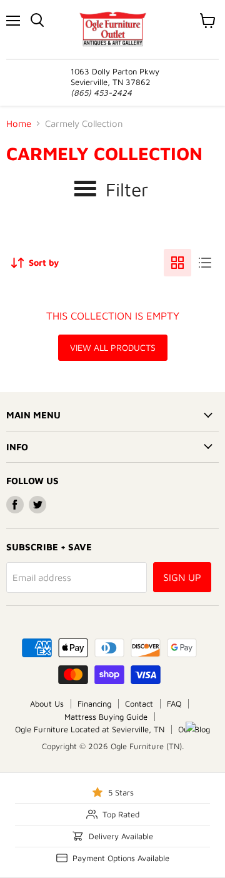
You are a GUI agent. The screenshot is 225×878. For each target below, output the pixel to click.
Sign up (182, 577)
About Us (47, 704)
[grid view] (177, 262)
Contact (139, 704)
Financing (94, 704)
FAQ (174, 704)
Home (18, 123)
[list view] (205, 262)
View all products (113, 347)
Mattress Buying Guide (106, 717)
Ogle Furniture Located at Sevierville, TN (89, 729)
